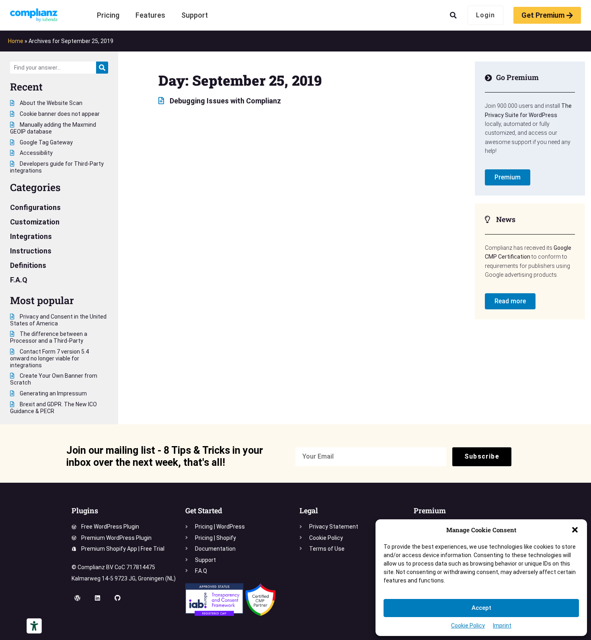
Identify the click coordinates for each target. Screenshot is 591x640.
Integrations (31, 236)
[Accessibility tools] (34, 626)
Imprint (502, 625)
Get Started (203, 510)
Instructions (30, 251)
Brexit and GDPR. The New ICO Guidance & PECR (53, 407)
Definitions (28, 265)
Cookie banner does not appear (59, 114)
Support (194, 15)
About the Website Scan (50, 103)
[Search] (102, 68)
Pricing (108, 15)
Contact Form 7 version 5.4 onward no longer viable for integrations (49, 358)
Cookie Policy (468, 625)
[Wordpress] (78, 598)
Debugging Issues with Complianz (224, 101)
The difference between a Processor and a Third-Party (48, 337)
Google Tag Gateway (45, 142)
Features (150, 15)
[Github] (118, 598)
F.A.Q (18, 280)
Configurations (35, 207)
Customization (35, 222)
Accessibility (35, 153)
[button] (575, 530)
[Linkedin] (98, 598)
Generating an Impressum (52, 393)
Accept (481, 607)
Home (15, 41)
